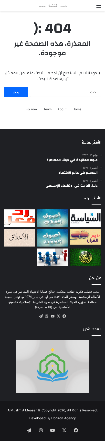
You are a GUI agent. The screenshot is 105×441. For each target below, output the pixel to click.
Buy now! (30, 109)
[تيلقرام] (41, 316)
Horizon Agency (63, 418)
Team (47, 109)
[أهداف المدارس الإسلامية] (52, 257)
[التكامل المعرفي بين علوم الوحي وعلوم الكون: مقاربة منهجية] (85, 237)
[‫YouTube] (52, 316)
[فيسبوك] (64, 316)
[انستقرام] (47, 316)
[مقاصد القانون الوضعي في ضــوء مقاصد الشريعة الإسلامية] (52, 218)
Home (77, 109)
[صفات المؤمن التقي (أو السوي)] (19, 238)
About (62, 109)
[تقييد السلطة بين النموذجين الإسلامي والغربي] (85, 218)
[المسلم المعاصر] (52, 5)
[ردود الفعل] (19, 218)
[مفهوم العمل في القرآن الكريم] (85, 257)
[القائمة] (98, 7)
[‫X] (58, 316)
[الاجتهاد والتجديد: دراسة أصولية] (52, 238)
